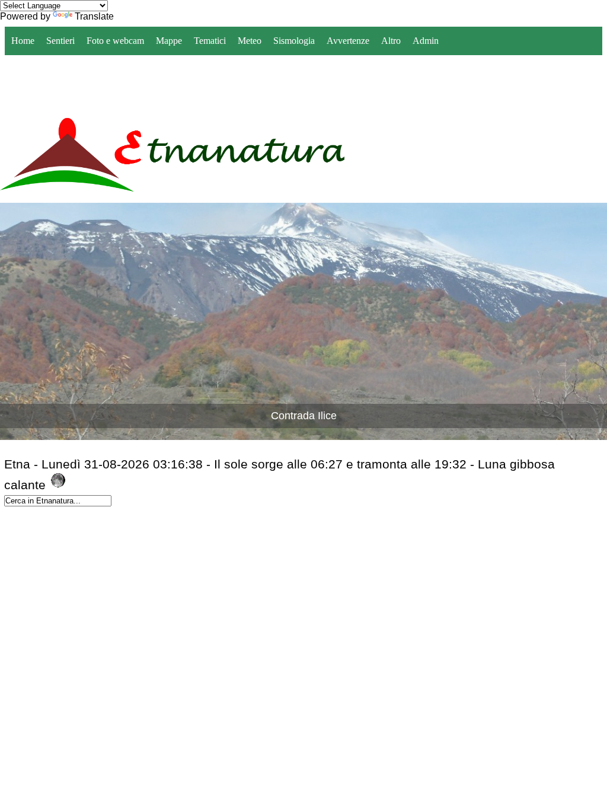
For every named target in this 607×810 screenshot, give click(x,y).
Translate (94, 16)
